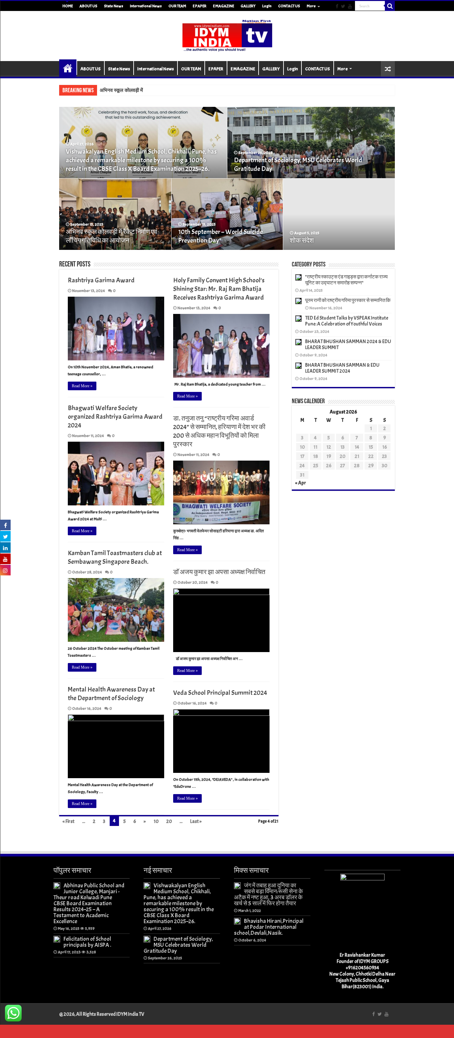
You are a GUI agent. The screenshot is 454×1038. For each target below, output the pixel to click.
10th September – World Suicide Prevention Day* (220, 236)
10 (156, 821)
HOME (67, 6)
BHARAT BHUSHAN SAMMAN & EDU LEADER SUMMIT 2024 (342, 368)
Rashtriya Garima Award (101, 280)
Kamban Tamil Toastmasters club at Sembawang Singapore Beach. (115, 557)
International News (146, 6)
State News (113, 6)
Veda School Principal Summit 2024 (220, 693)
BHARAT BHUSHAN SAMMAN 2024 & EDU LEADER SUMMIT (348, 344)
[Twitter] (343, 6)
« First (68, 821)
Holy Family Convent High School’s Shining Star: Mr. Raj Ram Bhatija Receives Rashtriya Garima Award (219, 289)
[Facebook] (337, 6)
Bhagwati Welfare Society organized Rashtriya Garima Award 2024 (115, 416)
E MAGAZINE (223, 6)
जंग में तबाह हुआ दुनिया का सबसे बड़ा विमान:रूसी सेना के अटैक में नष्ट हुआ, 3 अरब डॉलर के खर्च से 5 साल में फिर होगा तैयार (268, 894)
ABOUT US (88, 6)
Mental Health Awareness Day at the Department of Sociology (111, 693)
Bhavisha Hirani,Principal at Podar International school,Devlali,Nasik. (268, 926)
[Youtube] (350, 6)
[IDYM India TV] (227, 35)
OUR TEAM (177, 6)
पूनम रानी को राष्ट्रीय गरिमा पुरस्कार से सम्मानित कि (348, 300)
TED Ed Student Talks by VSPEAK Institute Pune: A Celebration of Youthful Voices (346, 321)
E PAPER (199, 6)
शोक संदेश (302, 240)
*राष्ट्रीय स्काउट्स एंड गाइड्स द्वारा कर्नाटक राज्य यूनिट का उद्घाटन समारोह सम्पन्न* (346, 280)
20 (169, 821)
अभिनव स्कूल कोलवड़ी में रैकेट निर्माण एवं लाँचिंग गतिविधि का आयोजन (111, 236)
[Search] (390, 6)
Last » (196, 821)
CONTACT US (289, 6)
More (311, 6)
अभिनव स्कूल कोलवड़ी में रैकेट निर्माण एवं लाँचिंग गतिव (146, 90)
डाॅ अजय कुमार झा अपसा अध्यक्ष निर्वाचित (219, 572)
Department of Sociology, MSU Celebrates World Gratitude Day (178, 944)
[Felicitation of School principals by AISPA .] (57, 939)
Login (267, 6)
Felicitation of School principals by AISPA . (87, 941)
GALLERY (248, 6)
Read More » (82, 386)
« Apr (300, 483)
